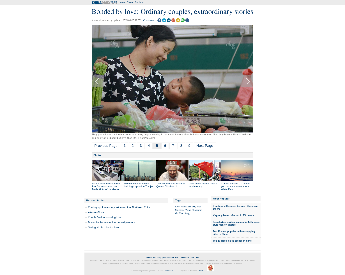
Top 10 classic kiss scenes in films (232, 240)
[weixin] (183, 21)
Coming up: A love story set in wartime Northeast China (119, 207)
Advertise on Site (170, 257)
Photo (97, 155)
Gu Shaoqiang (182, 213)
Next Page (204, 146)
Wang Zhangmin (193, 210)
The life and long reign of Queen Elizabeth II (170, 185)
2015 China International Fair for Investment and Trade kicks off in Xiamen (106, 186)
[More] (187, 21)
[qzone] (178, 21)
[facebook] (159, 21)
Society (139, 2)
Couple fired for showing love (104, 217)
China (130, 2)
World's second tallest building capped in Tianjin (138, 185)
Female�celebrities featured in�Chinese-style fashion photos (236, 223)
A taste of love (96, 212)
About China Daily (154, 257)
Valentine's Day (188, 206)
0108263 (169, 271)
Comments (149, 20)
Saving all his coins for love (103, 227)
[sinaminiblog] (173, 21)
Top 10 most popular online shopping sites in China (234, 233)
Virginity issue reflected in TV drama (233, 215)
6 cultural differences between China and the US (235, 207)
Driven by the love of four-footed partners (111, 222)
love (177, 206)
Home (122, 2)
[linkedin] (169, 21)
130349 (201, 271)
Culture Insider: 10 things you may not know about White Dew (235, 186)
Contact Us (184, 257)
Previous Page (106, 146)
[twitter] (164, 21)
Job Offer (195, 257)
